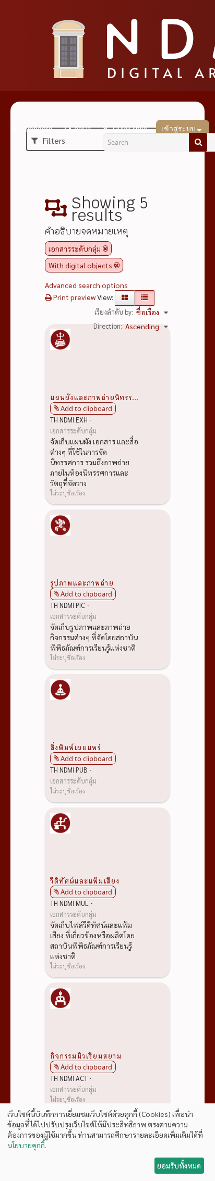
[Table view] (144, 298)
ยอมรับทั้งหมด (179, 1165)
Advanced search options (86, 285)
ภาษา (82, 129)
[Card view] (125, 298)
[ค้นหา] (198, 142)
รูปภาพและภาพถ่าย (82, 582)
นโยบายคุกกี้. (26, 1145)
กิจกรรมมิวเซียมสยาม (86, 1055)
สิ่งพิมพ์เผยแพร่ (75, 747)
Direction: (107, 325)
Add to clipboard (86, 408)
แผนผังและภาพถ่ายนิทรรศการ (99, 397)
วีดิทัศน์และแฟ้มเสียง (85, 880)
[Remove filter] (105, 248)
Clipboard (36, 129)
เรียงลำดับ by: (113, 311)
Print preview (73, 297)
